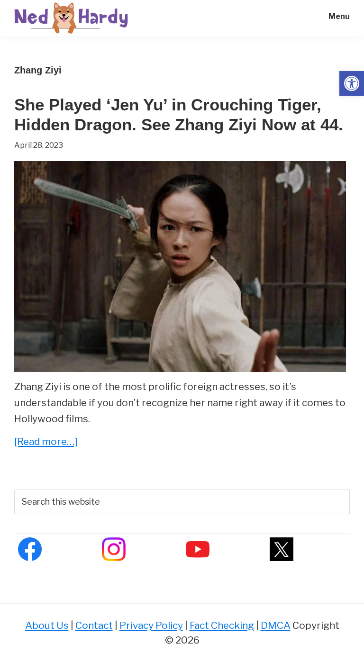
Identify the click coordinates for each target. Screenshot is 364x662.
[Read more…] (46, 442)
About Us (47, 625)
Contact (94, 625)
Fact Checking (222, 625)
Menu (339, 16)
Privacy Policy (151, 625)
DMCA (276, 625)
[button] (351, 83)
